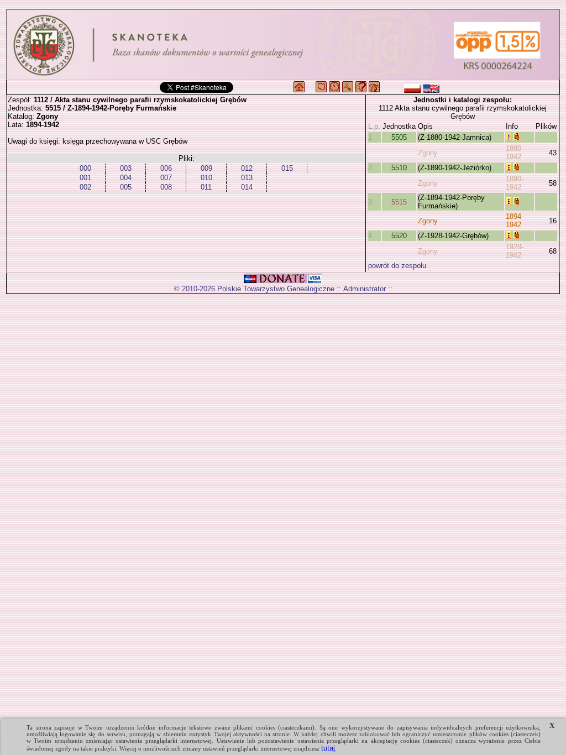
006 (166, 168)
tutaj (328, 748)
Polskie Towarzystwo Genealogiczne (275, 289)
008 (166, 187)
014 (247, 187)
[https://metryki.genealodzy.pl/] (283, 45)
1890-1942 (514, 183)
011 (206, 187)
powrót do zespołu (397, 265)
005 (126, 187)
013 (247, 178)
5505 (399, 137)
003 (126, 168)
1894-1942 (514, 220)
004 (126, 178)
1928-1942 (514, 251)
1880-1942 (514, 152)
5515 (399, 202)
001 (85, 178)
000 (85, 168)
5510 (399, 168)
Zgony (428, 153)
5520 (399, 236)
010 (206, 178)
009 (206, 168)
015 (287, 168)
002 (85, 187)
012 (247, 168)
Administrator (364, 289)
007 (166, 178)
